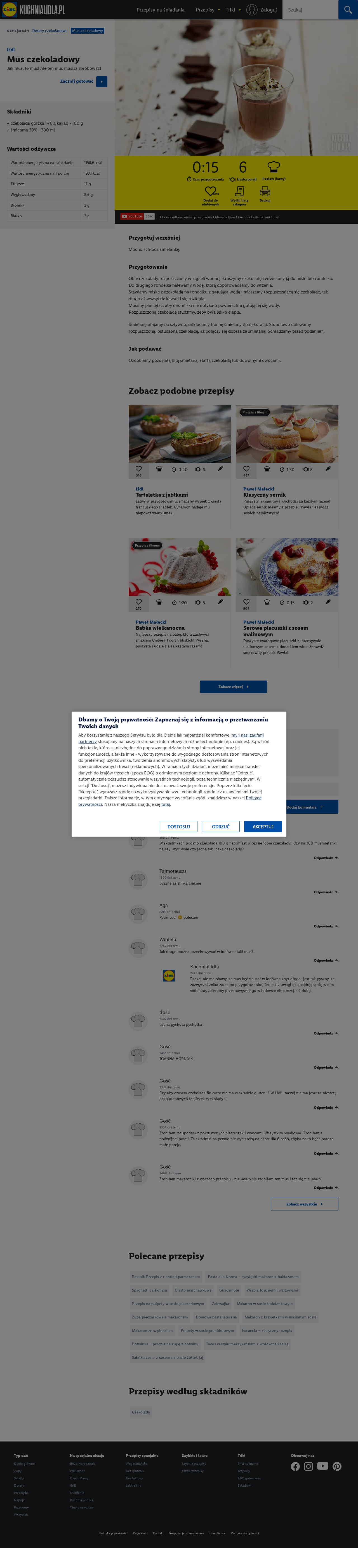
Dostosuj (179, 826)
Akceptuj (263, 826)
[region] (179, 774)
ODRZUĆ (221, 826)
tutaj (165, 804)
